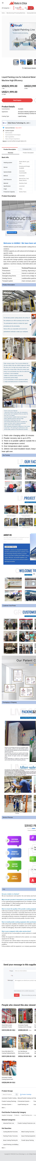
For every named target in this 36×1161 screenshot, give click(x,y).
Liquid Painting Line (23, 1104)
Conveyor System (6, 1104)
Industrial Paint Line (8, 1123)
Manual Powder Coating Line (25, 1098)
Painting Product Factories (10, 1136)
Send (16, 995)
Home (3, 13)
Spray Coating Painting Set (10, 1140)
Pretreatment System (23, 1101)
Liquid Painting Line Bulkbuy (10, 1144)
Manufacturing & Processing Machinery (16, 13)
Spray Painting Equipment (28, 1136)
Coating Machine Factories (10, 1132)
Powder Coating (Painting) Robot (11, 1101)
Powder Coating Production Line (26, 1123)
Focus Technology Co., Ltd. (22, 1154)
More (3, 1148)
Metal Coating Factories (27, 1132)
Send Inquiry (17, 100)
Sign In (4, 141)
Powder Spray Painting (27, 1140)
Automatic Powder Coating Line (10, 1098)
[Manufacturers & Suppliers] (18, 3)
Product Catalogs (26, 1094)
